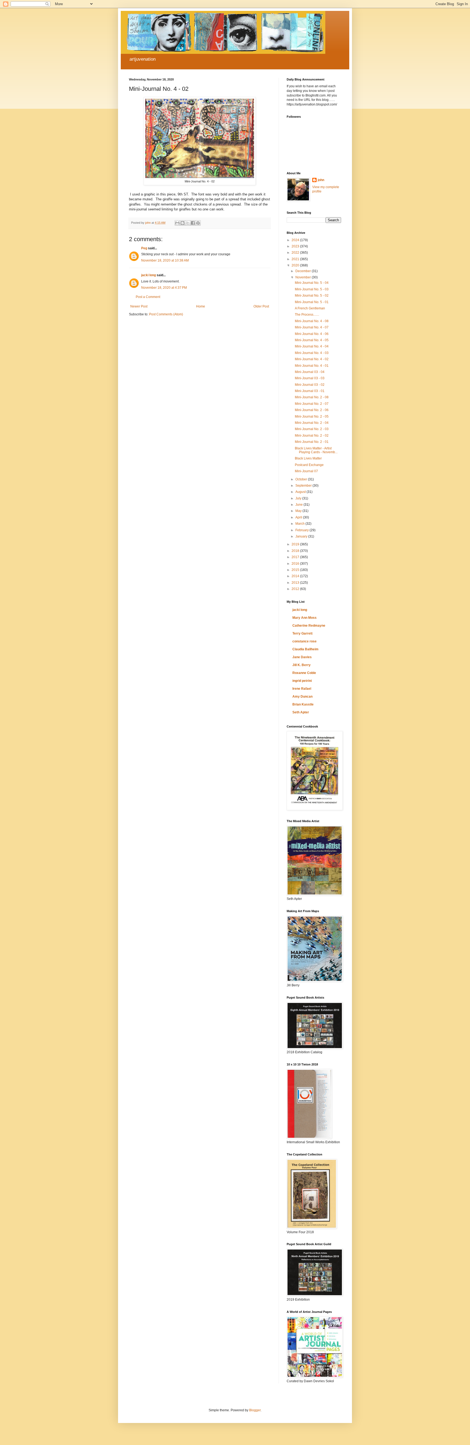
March (300, 524)
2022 (296, 252)
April (299, 517)
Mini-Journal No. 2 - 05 (312, 416)
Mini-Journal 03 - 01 (309, 391)
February (302, 530)
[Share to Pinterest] (198, 223)
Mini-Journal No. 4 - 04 (312, 346)
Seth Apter (300, 712)
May (298, 511)
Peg (144, 248)
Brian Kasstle (303, 704)
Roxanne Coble (304, 673)
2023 (296, 246)
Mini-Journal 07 (306, 471)
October (301, 479)
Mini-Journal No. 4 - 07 (312, 327)
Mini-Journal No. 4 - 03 (312, 353)
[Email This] (177, 223)
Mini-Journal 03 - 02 (309, 385)
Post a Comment (148, 297)
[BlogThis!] (182, 223)
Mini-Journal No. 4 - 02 (312, 359)
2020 (296, 265)
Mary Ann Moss (304, 618)
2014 (296, 576)
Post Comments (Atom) (166, 314)
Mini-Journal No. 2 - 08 (312, 397)
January (301, 536)
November (303, 277)
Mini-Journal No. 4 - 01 (312, 366)
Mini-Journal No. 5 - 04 (312, 283)
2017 (296, 557)
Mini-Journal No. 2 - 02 (312, 435)
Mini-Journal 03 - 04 (309, 372)
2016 (296, 563)
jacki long (148, 275)
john (321, 180)
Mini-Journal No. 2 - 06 (312, 410)
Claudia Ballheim (305, 649)
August (301, 492)
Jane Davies (302, 657)
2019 (296, 544)
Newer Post (138, 306)
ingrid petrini (302, 681)
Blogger (255, 1410)
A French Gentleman (310, 308)
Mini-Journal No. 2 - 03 (312, 429)
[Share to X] (187, 223)
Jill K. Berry (301, 665)
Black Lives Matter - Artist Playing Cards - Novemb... (316, 450)
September (304, 485)
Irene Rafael (301, 689)
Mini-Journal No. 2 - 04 (312, 423)
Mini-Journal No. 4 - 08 (312, 321)
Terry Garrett (302, 633)
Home (200, 306)
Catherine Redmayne (308, 625)
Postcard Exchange (309, 465)
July (298, 498)
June (299, 504)
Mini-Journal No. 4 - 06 (312, 334)
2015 (296, 570)
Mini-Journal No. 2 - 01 (312, 442)
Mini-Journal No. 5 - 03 (312, 289)
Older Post (261, 306)
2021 (296, 259)
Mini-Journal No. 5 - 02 (312, 295)
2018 (296, 551)
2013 (296, 583)
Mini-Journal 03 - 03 (309, 378)
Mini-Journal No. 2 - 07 (312, 404)
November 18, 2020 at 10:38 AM (165, 260)
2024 (296, 240)
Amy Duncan (302, 696)
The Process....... (307, 314)
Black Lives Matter (308, 458)
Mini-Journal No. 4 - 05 (312, 340)
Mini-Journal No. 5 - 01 (312, 302)
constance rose (304, 641)
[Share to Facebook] (193, 223)
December (303, 271)
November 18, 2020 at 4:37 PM (164, 288)
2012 (296, 589)
